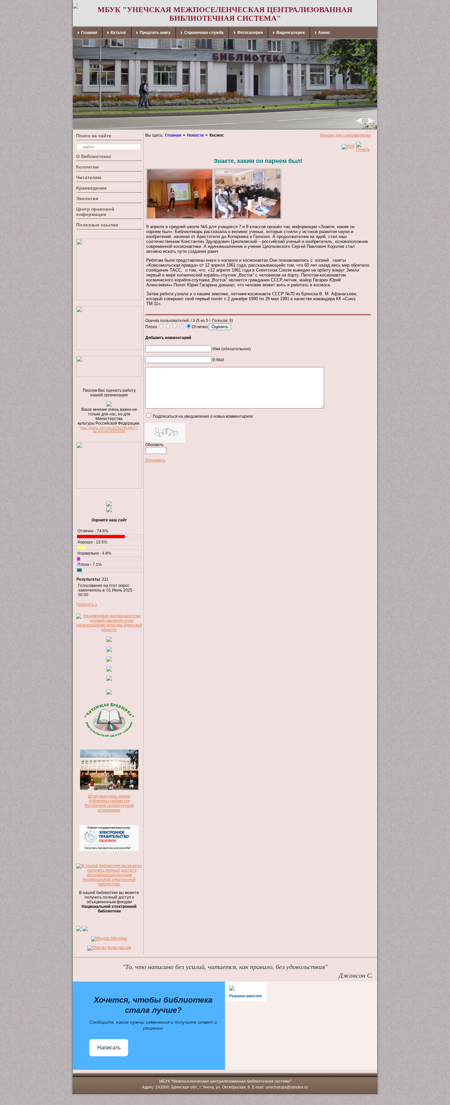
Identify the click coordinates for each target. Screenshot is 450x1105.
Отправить (155, 460)
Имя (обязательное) (231, 349)
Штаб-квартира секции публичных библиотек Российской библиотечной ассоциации (109, 803)
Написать (109, 1047)
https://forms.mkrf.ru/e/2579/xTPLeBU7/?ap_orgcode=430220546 (109, 429)
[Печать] (363, 149)
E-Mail (218, 359)
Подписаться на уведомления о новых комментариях (203, 416)
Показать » (86, 604)
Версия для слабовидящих (345, 135)
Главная (173, 135)
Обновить (154, 444)
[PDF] (348, 146)
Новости (195, 135)
